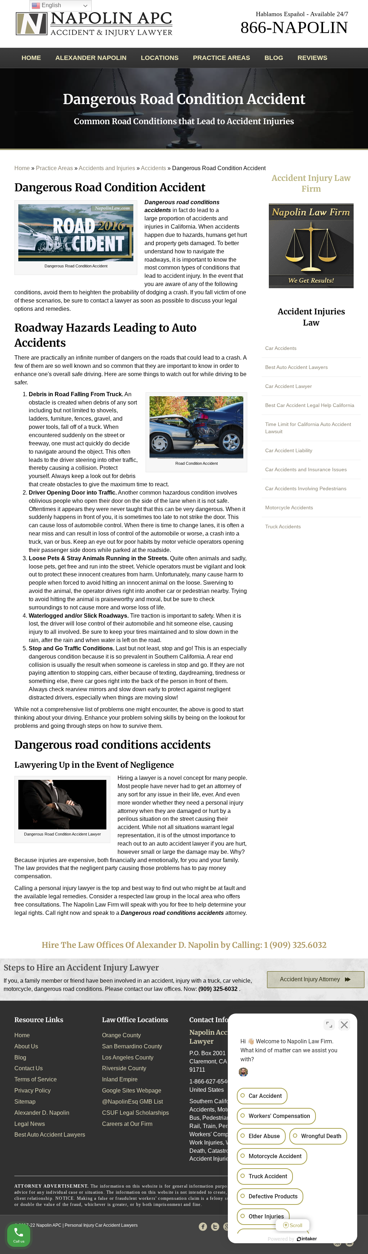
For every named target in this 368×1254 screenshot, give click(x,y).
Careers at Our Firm (127, 1124)
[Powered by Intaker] (307, 1239)
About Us (26, 1046)
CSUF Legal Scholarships (135, 1113)
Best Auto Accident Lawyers (296, 367)
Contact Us (28, 1068)
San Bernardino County (132, 1046)
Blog (273, 57)
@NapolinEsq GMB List (132, 1102)
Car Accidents (280, 348)
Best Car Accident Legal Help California (309, 405)
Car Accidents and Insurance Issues (306, 469)
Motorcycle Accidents (289, 507)
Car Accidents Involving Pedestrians (305, 488)
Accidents (153, 168)
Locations (160, 57)
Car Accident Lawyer (288, 386)
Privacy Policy (32, 1090)
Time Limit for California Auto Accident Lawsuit (308, 427)
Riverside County (124, 1068)
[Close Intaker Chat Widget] (344, 1024)
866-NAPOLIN (294, 27)
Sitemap (25, 1102)
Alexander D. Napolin (41, 1113)
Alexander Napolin (90, 57)
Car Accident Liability (288, 450)
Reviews (312, 57)
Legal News (29, 1124)
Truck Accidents (283, 526)
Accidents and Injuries (107, 168)
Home (31, 57)
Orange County (121, 1035)
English (50, 5)
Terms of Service (35, 1079)
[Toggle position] (329, 1024)
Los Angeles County (127, 1057)
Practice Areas (221, 57)
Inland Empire (120, 1079)
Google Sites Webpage (131, 1090)
